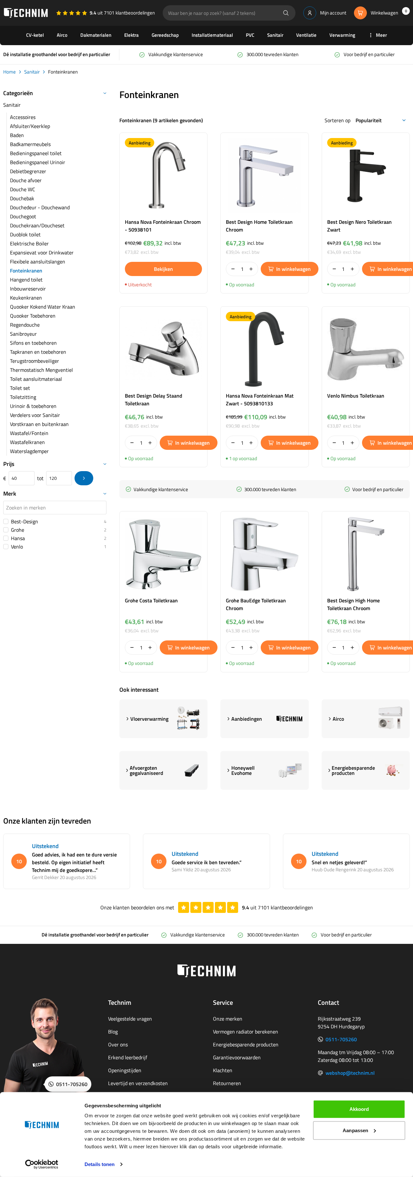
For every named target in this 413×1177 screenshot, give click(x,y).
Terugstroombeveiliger (34, 361)
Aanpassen (355, 1130)
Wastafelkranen (27, 442)
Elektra (131, 35)
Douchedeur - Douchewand (40, 207)
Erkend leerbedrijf (127, 1057)
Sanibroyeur (23, 334)
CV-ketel (35, 35)
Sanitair (275, 35)
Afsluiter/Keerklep (30, 126)
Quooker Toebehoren (32, 316)
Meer (381, 35)
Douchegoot (23, 216)
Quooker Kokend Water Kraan (42, 307)
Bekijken (163, 269)
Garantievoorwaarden (237, 1057)
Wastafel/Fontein (29, 433)
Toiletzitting (23, 397)
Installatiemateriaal (212, 35)
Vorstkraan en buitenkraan (39, 424)
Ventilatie (306, 35)
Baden (17, 135)
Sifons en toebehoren (33, 343)
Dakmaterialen (95, 35)
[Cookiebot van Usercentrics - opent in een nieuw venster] (42, 1164)
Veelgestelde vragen (130, 1019)
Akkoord (359, 1109)
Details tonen (100, 1164)
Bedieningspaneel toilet (36, 153)
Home (9, 71)
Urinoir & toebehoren (33, 406)
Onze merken (227, 1019)
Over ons (118, 1044)
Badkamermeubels (30, 144)
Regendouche (25, 325)
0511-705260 (341, 1039)
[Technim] (25, 13)
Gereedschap (165, 35)
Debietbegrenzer (28, 171)
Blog (113, 1031)
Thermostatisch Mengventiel (41, 370)
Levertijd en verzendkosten (138, 1083)
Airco (62, 35)
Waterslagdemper (29, 451)
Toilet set (20, 388)
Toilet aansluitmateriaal (36, 379)
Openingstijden (124, 1070)
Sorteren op (337, 120)
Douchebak (22, 198)
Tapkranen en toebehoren (38, 352)
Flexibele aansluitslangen (37, 261)
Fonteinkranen (26, 270)
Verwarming (342, 35)
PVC (250, 35)
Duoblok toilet (25, 234)
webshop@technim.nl (350, 1073)
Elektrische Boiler (29, 243)
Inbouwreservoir (28, 288)
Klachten (222, 1070)
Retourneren (227, 1083)
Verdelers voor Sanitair (35, 415)
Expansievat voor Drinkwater (42, 252)
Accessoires (22, 117)
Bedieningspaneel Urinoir (37, 162)
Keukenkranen (26, 298)
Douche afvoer (26, 180)
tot (40, 478)
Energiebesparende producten (245, 1044)
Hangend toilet (26, 279)
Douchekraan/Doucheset (37, 225)
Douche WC (22, 189)
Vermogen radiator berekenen (245, 1031)
